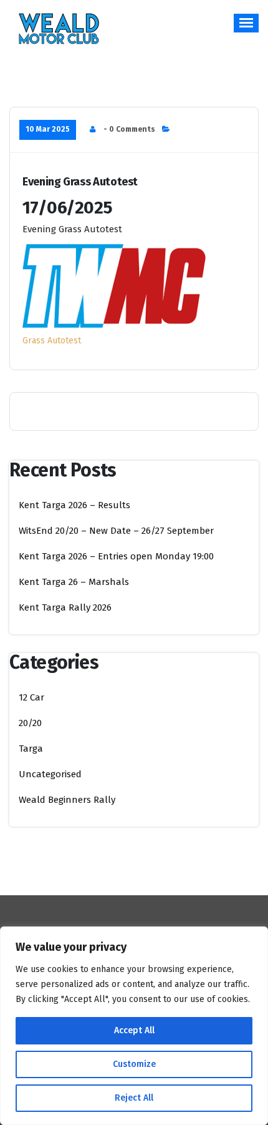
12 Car (31, 697)
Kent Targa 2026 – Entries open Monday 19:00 (116, 556)
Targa (31, 748)
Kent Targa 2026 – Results (74, 505)
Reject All (134, 1098)
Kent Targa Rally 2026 (65, 607)
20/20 (30, 723)
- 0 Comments (129, 129)
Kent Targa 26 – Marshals (74, 581)
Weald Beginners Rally (67, 799)
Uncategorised (50, 774)
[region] (134, 1025)
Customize (134, 1064)
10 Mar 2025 (48, 129)
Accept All (134, 1030)
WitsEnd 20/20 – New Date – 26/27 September (116, 530)
